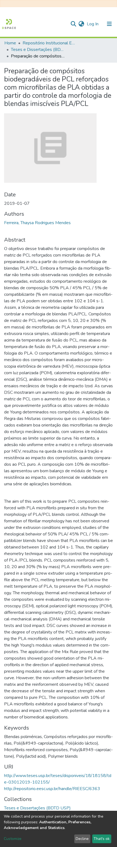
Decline (82, 838)
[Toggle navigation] (109, 24)
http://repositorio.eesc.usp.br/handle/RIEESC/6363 (52, 789)
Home (10, 43)
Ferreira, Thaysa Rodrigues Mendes (37, 223)
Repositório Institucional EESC (50, 43)
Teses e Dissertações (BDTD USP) (38, 50)
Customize (12, 838)
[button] (81, 24)
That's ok (102, 838)
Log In (93, 24)
